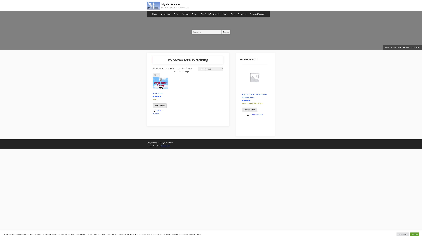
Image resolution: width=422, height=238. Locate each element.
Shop (176, 14)
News (225, 14)
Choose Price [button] (249, 109)
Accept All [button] (415, 234)
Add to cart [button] (160, 105)
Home (154, 14)
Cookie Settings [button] (403, 234)
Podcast (185, 14)
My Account (165, 14)
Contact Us (242, 14)
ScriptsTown (165, 146)
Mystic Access (170, 4)
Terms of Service (257, 14)
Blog (233, 14)
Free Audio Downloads (210, 14)
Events (194, 14)
